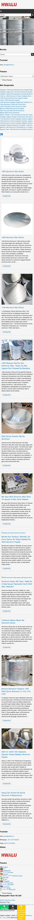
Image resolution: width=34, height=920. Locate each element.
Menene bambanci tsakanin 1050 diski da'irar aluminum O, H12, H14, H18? (16, 691)
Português (6, 881)
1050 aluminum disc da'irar (13, 171)
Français (10, 872)
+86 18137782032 (13, 840)
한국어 (5, 879)
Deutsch (5, 874)
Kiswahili (11, 884)
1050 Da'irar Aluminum (7, 904)
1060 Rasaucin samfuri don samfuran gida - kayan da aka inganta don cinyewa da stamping (16, 366)
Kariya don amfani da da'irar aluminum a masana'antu (13, 794)
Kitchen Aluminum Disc (7, 900)
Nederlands (6, 871)
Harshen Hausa (17, 876)
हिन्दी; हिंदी (5, 877)
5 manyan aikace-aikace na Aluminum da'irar (13, 621)
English (5, 867)
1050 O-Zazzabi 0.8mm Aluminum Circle (13, 106)
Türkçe (8, 888)
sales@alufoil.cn (8, 65)
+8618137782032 (9, 843)
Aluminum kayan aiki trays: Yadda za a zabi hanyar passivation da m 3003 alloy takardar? (17, 584)
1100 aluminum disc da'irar (13, 307)
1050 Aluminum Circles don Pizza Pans (13, 104)
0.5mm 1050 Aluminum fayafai (9, 100)
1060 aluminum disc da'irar (13, 237)
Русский (10, 883)
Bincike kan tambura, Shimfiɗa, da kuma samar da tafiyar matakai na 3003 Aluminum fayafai (16, 539)
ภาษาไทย (6, 886)
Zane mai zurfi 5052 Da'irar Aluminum (12, 110)
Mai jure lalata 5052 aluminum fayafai (12, 108)
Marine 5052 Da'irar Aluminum (10, 113)
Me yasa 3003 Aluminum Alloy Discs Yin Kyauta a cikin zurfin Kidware (16, 498)
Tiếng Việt (12, 889)
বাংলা (4, 869)
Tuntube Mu (6, 196)
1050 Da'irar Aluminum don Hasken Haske (13, 98)
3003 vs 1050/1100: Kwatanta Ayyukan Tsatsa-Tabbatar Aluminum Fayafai (16, 754)
